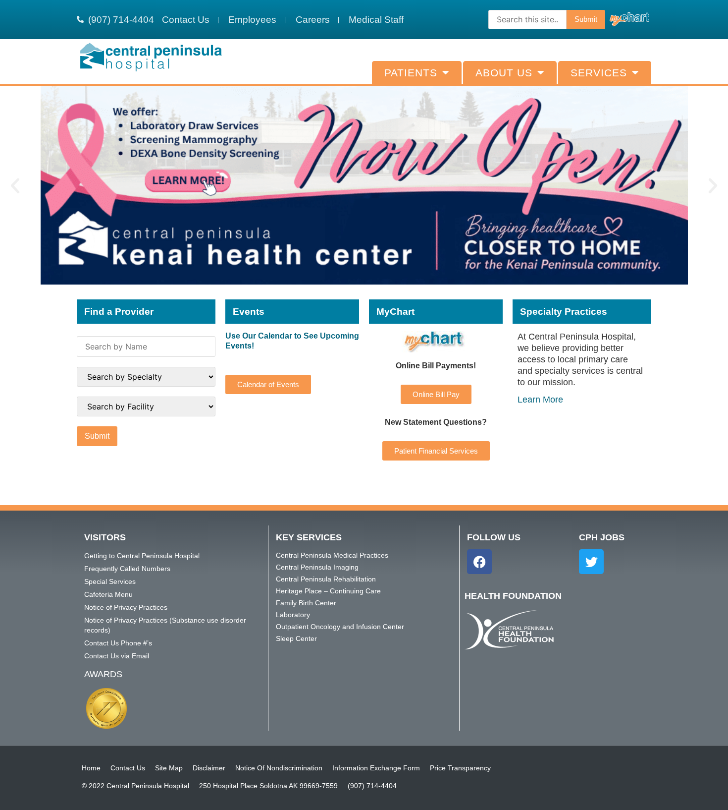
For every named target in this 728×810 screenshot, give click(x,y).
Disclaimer (209, 768)
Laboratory (293, 615)
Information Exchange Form (376, 768)
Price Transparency (460, 768)
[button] (15, 185)
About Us (503, 73)
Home (91, 768)
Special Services (110, 581)
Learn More (540, 400)
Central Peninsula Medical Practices (332, 555)
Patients (410, 73)
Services (599, 73)
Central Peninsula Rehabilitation (326, 579)
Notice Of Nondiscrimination (278, 768)
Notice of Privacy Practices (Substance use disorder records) (165, 625)
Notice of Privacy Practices (125, 607)
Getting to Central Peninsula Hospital (142, 556)
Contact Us (127, 768)
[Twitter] (591, 561)
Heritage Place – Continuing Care (328, 591)
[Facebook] (479, 561)
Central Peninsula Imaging (317, 567)
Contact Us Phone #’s (118, 643)
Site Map (169, 768)
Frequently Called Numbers (127, 569)
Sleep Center (296, 638)
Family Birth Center (306, 603)
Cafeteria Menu (108, 594)
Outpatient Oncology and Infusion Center (340, 627)
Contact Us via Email (116, 656)
